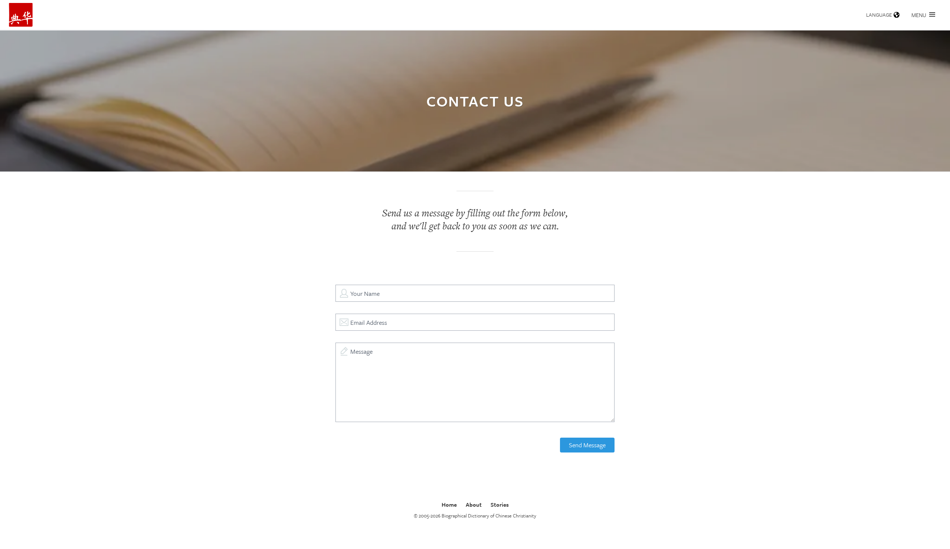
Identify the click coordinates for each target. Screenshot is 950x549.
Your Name (365, 293)
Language (879, 15)
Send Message (587, 445)
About (474, 504)
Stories (500, 504)
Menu (918, 15)
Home (449, 504)
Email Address (368, 322)
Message (361, 351)
